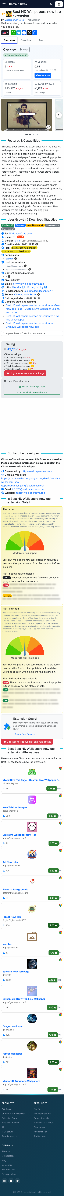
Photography (8, 229)
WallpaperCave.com (14, 20)
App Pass (6, 1109)
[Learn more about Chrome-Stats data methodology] (38, 294)
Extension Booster (10, 1122)
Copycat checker (42, 1118)
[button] (4, 4)
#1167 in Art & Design (14, 357)
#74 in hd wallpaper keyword (18, 366)
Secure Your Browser (25, 734)
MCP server (7, 1132)
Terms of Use (8, 1169)
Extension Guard (9, 1118)
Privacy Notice (9, 1174)
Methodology (8, 1156)
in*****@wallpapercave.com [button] (29, 283)
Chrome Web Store (15, 55)
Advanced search (42, 1113)
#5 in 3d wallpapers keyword (18, 360)
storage (9, 258)
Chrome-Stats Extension (13, 1113)
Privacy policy (35, 287)
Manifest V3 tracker (43, 1122)
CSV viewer (39, 1127)
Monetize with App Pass (33, 386)
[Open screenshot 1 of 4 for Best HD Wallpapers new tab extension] (26, 115)
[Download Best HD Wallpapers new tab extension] (47, 69)
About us (6, 1151)
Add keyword (40, 1136)
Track (25, 49)
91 (14, 237)
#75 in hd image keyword (17, 369)
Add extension (40, 1132)
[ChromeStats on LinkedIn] (4, 1180)
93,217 (16, 349)
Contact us (7, 1165)
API (3, 1127)
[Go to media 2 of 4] (30, 134)
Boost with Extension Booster (33, 392)
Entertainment (52, 225)
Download (26, 40)
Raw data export (10, 1136)
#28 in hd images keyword (18, 363)
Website (17, 287)
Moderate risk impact (24, 247)
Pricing (37, 1109)
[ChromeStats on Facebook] (11, 1180)
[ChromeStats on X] (17, 1180)
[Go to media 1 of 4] (26, 134)
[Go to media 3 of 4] (34, 134)
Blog (4, 1160)
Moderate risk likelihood (16, 251)
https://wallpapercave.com (37, 471)
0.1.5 (17, 240)
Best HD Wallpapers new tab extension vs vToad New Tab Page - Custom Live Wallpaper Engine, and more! (33, 309)
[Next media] (59, 115)
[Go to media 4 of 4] (37, 134)
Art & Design (34, 20)
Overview (9, 40)
